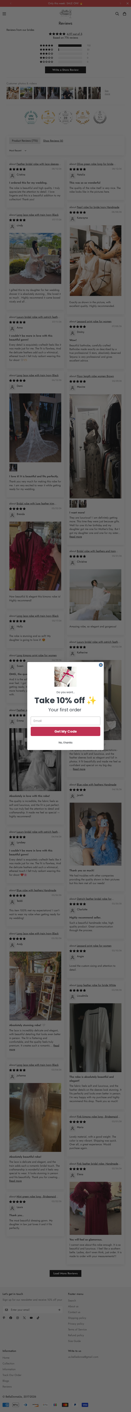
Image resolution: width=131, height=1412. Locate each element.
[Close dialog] (101, 665)
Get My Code (65, 731)
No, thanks (65, 743)
